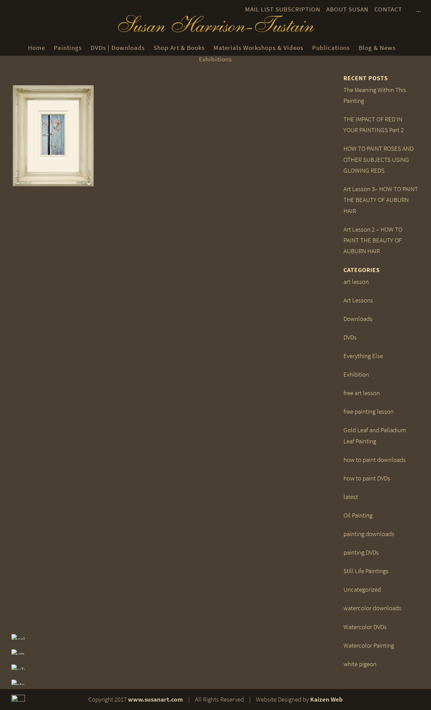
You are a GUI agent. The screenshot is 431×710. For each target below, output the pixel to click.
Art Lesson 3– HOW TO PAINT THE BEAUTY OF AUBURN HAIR (380, 200)
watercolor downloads (372, 608)
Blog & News (377, 47)
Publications (331, 47)
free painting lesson (368, 411)
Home (36, 47)
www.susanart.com (155, 699)
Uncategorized (362, 589)
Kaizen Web (326, 699)
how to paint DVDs (366, 478)
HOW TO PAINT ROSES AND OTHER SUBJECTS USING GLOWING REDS (378, 159)
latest (350, 497)
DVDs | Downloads (118, 47)
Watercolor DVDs (365, 627)
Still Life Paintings (366, 571)
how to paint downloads (374, 459)
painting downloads (368, 534)
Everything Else (363, 356)
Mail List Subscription (282, 9)
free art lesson (361, 393)
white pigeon (359, 664)
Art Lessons (358, 300)
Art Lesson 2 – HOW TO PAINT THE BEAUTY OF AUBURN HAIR (372, 240)
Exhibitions (215, 59)
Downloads (357, 319)
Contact (388, 9)
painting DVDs (361, 552)
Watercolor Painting (368, 645)
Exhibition (356, 374)
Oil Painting (357, 515)
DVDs (350, 337)
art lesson (356, 281)
